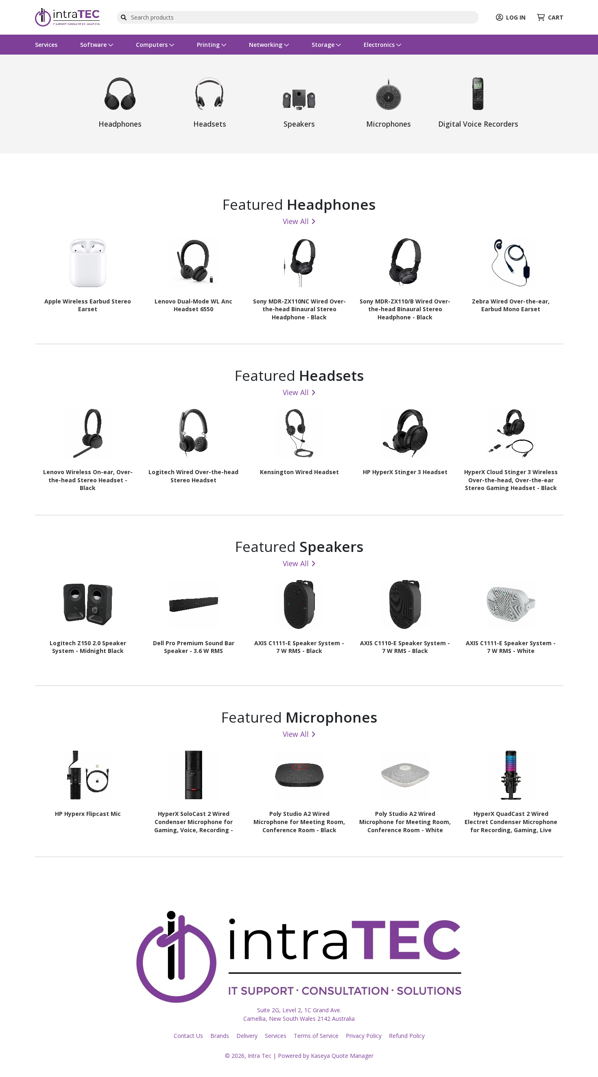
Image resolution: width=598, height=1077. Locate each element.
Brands (219, 1036)
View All (296, 221)
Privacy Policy (364, 1036)
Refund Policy (407, 1036)
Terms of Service (316, 1036)
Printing (209, 44)
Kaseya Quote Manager (342, 1055)
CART (555, 17)
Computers (152, 44)
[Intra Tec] (67, 16)
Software (94, 44)
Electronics (380, 44)
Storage (324, 44)
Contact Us (188, 1036)
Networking (266, 44)
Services (46, 44)
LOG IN (516, 17)
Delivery (247, 1036)
